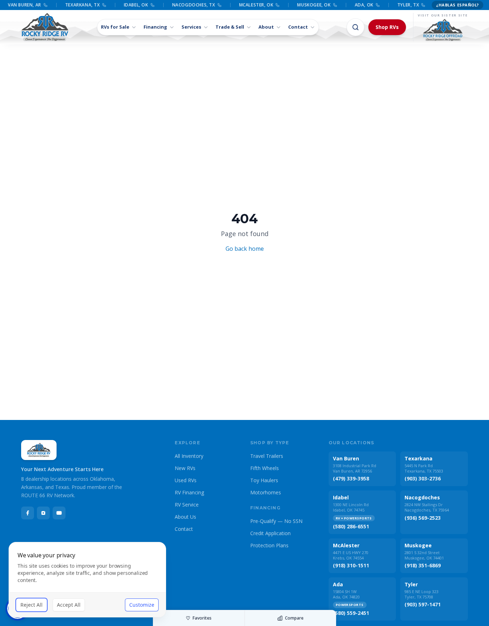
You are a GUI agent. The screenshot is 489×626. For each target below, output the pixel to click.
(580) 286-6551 (351, 526)
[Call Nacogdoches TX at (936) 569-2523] (219, 5)
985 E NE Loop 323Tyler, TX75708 (422, 594)
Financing (155, 27)
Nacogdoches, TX (193, 5)
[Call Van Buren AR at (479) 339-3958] (45, 5)
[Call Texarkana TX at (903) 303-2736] (104, 5)
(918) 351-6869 (423, 565)
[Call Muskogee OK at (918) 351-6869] (335, 5)
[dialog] (87, 579)
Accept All (69, 604)
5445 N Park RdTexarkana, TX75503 (424, 468)
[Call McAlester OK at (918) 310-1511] (277, 5)
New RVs (185, 468)
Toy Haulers (264, 480)
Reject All (31, 604)
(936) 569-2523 (423, 517)
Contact (298, 27)
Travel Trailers (266, 456)
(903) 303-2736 (423, 478)
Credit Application (270, 533)
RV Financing (189, 492)
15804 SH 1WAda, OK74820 (346, 594)
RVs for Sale (115, 27)
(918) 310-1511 (351, 565)
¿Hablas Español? (457, 5)
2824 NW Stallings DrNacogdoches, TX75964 (427, 507)
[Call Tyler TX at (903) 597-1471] (423, 5)
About (266, 27)
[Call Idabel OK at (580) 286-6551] (152, 5)
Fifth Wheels (264, 468)
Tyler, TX (408, 5)
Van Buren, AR (24, 5)
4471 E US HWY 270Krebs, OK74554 (350, 555)
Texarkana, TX (82, 5)
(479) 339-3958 (351, 478)
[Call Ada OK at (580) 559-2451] (378, 5)
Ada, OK (364, 5)
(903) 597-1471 (423, 604)
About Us (185, 516)
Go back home (245, 249)
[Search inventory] (355, 27)
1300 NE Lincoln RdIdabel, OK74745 (351, 507)
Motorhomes (265, 492)
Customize (141, 604)
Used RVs (186, 480)
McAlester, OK (256, 5)
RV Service (187, 504)
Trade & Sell (230, 27)
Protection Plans (269, 545)
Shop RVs (387, 27)
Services (191, 27)
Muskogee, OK (313, 5)
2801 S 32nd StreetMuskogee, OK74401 (424, 555)
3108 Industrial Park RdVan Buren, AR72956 (354, 468)
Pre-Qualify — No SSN (276, 521)
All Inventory (189, 456)
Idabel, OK (136, 5)
